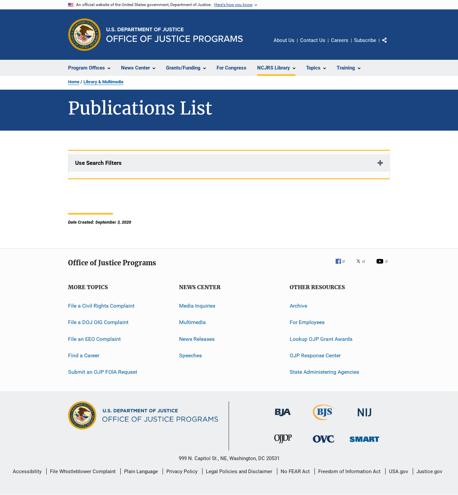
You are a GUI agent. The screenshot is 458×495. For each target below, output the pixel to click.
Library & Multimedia (103, 81)
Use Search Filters (98, 163)
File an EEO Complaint (94, 339)
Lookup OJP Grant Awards (321, 339)
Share (390, 45)
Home (73, 81)
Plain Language (141, 471)
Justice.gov (429, 471)
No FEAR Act (295, 471)
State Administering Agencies (324, 372)
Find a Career (83, 355)
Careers (339, 40)
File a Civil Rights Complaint (101, 306)
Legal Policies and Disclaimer (239, 471)
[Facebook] (343, 266)
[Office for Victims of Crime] (323, 444)
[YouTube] (383, 266)
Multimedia (192, 322)
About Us (284, 40)
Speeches (190, 355)
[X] (363, 266)
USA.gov (398, 471)
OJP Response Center (315, 355)
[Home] (174, 35)
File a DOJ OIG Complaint (98, 322)
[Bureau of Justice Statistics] (324, 421)
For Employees (307, 322)
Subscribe (365, 40)
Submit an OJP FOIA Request (102, 372)
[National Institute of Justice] (364, 417)
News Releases (197, 339)
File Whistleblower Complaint (83, 471)
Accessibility (27, 471)
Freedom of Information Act (349, 471)
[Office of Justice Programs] (84, 34)
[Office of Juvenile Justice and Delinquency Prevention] (283, 444)
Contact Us (312, 40)
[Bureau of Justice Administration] (283, 417)
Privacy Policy (181, 471)
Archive (298, 306)
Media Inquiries (197, 306)
